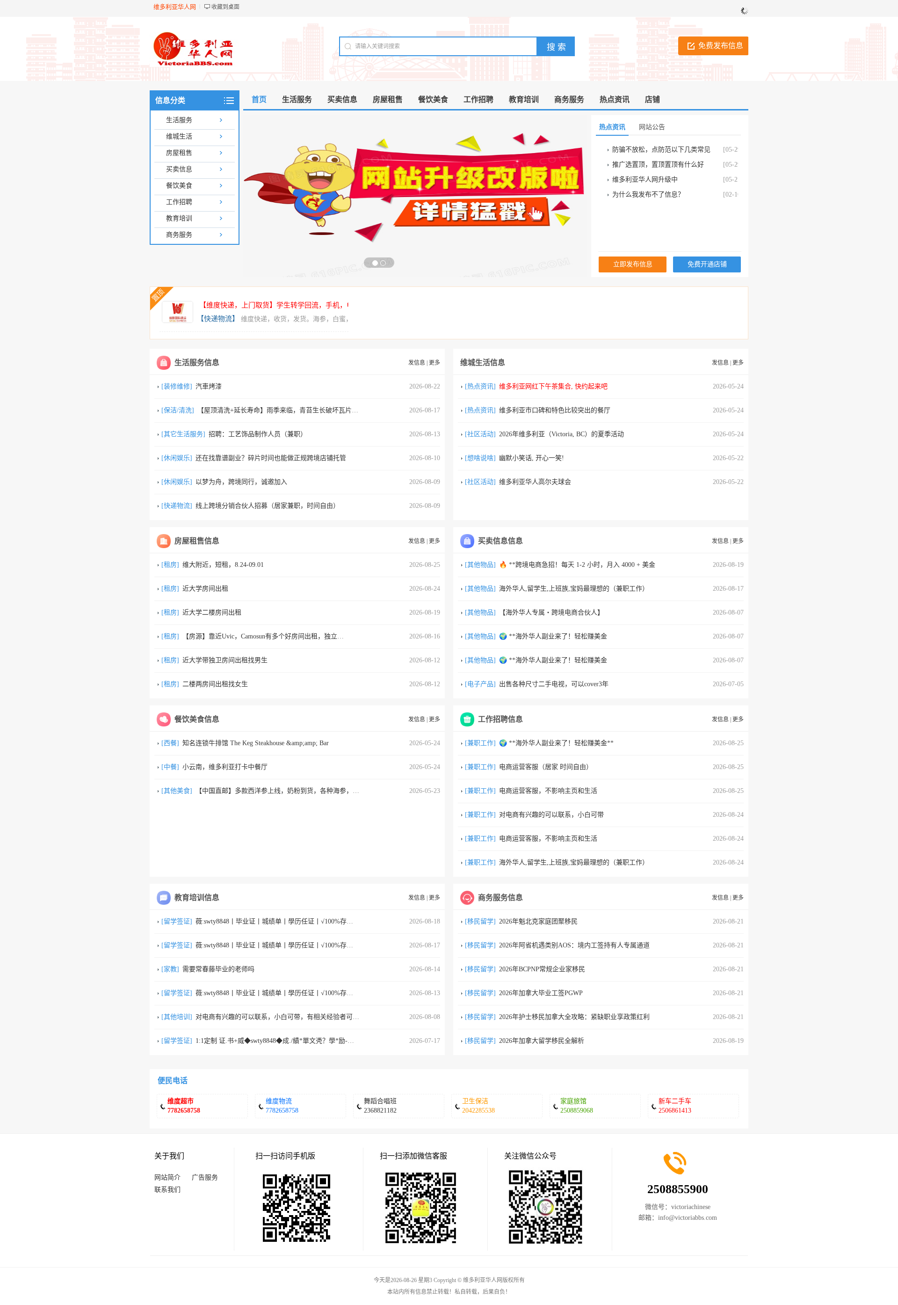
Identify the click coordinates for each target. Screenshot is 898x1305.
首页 (259, 99)
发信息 (416, 362)
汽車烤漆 (209, 386)
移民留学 (480, 921)
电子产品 (480, 684)
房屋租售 (179, 152)
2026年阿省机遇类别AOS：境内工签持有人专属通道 (574, 945)
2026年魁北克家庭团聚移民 (538, 921)
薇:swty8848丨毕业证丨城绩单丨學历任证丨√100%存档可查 (281, 921)
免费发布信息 (720, 46)
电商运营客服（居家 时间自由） (546, 766)
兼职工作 (480, 743)
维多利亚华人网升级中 (645, 179)
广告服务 (205, 1177)
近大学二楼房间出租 (211, 612)
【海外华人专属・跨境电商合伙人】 (551, 612)
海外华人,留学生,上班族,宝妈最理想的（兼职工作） (574, 588)
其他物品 (480, 564)
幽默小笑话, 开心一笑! (531, 458)
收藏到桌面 (225, 7)
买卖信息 (179, 169)
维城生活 (179, 136)
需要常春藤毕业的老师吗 (218, 969)
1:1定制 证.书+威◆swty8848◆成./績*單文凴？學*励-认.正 (279, 1040)
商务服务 (179, 234)
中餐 (170, 766)
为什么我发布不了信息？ (648, 194)
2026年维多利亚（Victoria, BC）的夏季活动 (561, 434)
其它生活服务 (183, 434)
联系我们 (167, 1189)
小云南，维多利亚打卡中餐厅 (225, 766)
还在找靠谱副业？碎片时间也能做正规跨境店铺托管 (271, 458)
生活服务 (179, 120)
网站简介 (167, 1177)
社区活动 (480, 434)
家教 (170, 969)
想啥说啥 (480, 458)
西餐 (170, 743)
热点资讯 (480, 386)
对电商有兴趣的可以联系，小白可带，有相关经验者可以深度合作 (290, 1016)
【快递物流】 (218, 319)
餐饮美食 (179, 185)
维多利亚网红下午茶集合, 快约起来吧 (553, 386)
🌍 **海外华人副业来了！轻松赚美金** (556, 743)
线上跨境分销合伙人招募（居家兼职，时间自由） (268, 505)
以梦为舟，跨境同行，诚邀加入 (241, 481)
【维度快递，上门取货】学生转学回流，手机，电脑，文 (287, 305)
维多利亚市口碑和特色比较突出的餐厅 (554, 410)
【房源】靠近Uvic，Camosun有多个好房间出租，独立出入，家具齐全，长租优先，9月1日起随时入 (325, 636)
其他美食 (177, 790)
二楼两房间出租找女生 (215, 684)
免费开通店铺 (707, 264)
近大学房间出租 (205, 588)
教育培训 (179, 218)
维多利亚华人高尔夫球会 (535, 481)
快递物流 (177, 505)
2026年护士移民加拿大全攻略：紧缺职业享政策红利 (574, 1016)
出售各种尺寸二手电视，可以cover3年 (553, 684)
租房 (170, 564)
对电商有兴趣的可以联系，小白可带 (551, 814)
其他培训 (177, 1016)
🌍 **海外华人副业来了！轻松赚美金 (553, 636)
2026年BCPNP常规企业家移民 (542, 969)
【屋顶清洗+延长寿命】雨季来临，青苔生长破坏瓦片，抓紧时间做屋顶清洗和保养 (317, 410)
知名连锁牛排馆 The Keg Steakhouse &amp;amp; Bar (255, 743)
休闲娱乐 (177, 458)
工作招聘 (179, 201)
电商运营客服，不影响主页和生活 (548, 790)
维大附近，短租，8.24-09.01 (223, 564)
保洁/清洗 (178, 410)
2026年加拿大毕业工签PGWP (541, 993)
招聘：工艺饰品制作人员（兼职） (258, 434)
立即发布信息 (632, 264)
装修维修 (177, 386)
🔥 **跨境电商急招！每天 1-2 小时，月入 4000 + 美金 (577, 564)
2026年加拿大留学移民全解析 (541, 1040)
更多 (434, 362)
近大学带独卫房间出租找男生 (225, 660)
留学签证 (177, 921)
